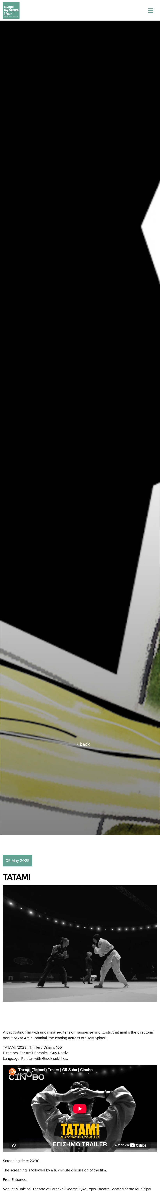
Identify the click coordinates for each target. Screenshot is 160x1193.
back (85, 743)
